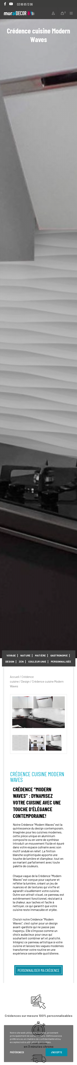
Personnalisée (61, 661)
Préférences (17, 1052)
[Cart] (61, 13)
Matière (40, 655)
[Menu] (70, 13)
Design (9, 661)
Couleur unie (37, 661)
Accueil (14, 676)
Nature (25, 655)
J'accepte (56, 1052)
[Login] (52, 13)
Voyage (11, 655)
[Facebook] (5, 4)
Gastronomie (59, 655)
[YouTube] (11, 4)
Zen (21, 661)
